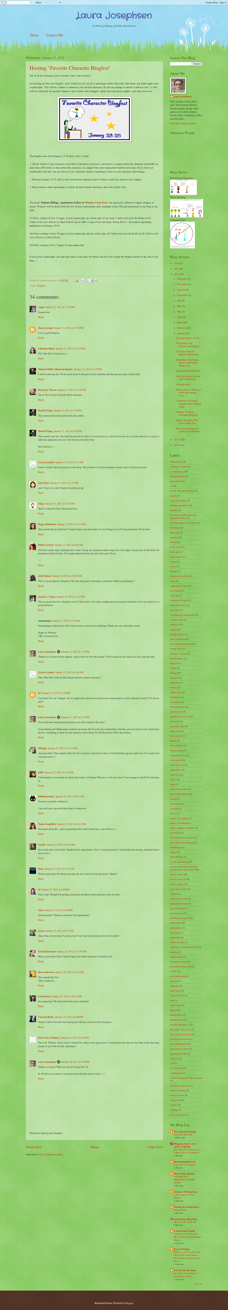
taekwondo (175, 1005)
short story (175, 990)
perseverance (176, 913)
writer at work (177, 1095)
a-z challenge (176, 471)
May (179, 311)
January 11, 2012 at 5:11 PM (69, 462)
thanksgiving (176, 1019)
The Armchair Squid (185, 1131)
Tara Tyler (43, 483)
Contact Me (54, 35)
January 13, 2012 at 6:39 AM (66, 620)
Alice (40, 910)
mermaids (175, 803)
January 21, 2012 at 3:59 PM (56, 693)
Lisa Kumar (44, 996)
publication (175, 922)
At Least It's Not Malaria (188, 370)
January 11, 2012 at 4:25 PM (68, 410)
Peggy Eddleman (47, 524)
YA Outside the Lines (185, 1270)
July (179, 300)
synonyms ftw (177, 995)
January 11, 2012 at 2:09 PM (72, 389)
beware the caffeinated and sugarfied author (183, 516)
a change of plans (178, 466)
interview (175, 774)
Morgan (42, 748)
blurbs (173, 542)
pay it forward (177, 908)
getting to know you (180, 716)
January (181, 333)
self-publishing (177, 976)
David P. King (45, 410)
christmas (175, 610)
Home (34, 35)
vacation (174, 1058)
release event (176, 956)
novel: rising (176, 874)
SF (39, 693)
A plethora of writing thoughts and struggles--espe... (189, 403)
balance (174, 510)
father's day (175, 692)
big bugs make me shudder (183, 522)
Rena (41, 868)
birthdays (174, 527)
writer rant (175, 1100)
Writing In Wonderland (186, 1207)
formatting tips (177, 706)
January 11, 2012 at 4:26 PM (68, 431)
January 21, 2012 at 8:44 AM (69, 672)
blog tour (174, 532)
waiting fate (176, 1073)
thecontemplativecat (185, 1161)
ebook (173, 668)
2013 (177, 268)
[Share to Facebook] (93, 281)
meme (173, 799)
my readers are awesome (182, 842)
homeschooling (177, 755)
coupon (173, 629)
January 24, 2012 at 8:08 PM (69, 1017)
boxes (173, 566)
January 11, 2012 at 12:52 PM (70, 348)
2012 (177, 274)
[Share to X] (89, 281)
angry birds (175, 481)
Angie (41, 307)
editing (173, 672)
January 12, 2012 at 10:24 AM (67, 575)
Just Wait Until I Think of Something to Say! (186, 1275)
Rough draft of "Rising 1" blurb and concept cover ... (189, 392)
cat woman (175, 590)
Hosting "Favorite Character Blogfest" (70, 67)
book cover (175, 547)
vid (171, 1063)
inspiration (175, 769)
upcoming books (178, 1053)
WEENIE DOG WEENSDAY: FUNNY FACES (184, 1179)
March (180, 322)
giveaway (175, 721)
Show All (198, 1284)
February (182, 328)
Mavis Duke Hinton (184, 1173)
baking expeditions (179, 505)
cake (172, 581)
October (181, 289)
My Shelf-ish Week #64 (185, 1221)
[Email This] (82, 281)
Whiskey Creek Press (96, 202)
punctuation (176, 927)
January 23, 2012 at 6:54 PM (58, 910)
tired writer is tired (179, 1048)
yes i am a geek (177, 1114)
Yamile (42, 844)
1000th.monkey (46, 796)
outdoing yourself (179, 898)
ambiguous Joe (177, 476)
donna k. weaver (178, 653)
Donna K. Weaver (47, 390)
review (173, 971)
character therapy (178, 600)
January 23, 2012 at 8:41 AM (70, 796)
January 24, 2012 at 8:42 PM (75, 1037)
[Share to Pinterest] (96, 281)
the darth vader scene (180, 1029)
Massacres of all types (184, 1164)
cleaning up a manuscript (182, 614)
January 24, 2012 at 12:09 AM (71, 951)
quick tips (175, 937)
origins (173, 893)
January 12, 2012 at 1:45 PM (71, 596)
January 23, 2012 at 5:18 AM (59, 772)
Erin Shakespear (47, 951)
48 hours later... (183, 384)
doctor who (175, 648)
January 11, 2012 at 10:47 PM (60, 503)
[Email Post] (76, 280)
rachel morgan (177, 942)
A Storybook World (184, 1231)
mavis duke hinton (179, 794)
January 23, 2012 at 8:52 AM (71, 824)
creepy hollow (177, 634)
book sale (174, 551)
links (172, 784)
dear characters (177, 639)
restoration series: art (180, 966)
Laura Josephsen (47, 651)
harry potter (176, 736)
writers (173, 1105)
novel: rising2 (177, 884)
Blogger (129, 1303)
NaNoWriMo (176, 857)
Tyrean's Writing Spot (185, 1192)
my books (175, 832)
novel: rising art (178, 879)
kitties (173, 779)
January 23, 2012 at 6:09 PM (55, 889)
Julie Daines (44, 576)
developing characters (181, 643)
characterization (178, 605)
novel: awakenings (179, 861)
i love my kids (177, 765)
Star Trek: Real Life (183, 1134)
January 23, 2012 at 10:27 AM (59, 868)
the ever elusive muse (180, 1034)
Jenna (41, 931)
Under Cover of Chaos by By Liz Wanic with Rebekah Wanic (187, 1236)
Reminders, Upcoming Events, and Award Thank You (187, 362)
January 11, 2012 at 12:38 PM (68, 328)
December (182, 278)
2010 (177, 445)
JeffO (41, 772)
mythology (175, 847)
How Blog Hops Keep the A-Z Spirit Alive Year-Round (187, 1151)
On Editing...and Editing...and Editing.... (188, 344)
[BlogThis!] (86, 281)
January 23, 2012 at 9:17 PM (60, 930)
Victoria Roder (46, 1017)
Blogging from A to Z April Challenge (185, 1145)
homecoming (176, 750)
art (171, 486)
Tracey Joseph (45, 328)
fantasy (173, 687)
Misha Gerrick (46, 545)
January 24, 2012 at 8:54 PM (75, 1061)
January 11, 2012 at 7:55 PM (64, 483)
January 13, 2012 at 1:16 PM (75, 651)
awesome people (178, 500)
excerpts (174, 677)
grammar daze (177, 726)
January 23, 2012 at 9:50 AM (61, 844)
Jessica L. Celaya (47, 596)
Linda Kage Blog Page (185, 1219)
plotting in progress (179, 918)
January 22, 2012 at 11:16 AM (62, 748)
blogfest (41, 285)
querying (174, 932)
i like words (176, 760)
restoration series (178, 961)
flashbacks (175, 697)
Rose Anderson (46, 972)
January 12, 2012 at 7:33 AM (71, 524)
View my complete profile (183, 123)
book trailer (176, 556)
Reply (41, 317)
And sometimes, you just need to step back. (188, 377)
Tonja (41, 503)
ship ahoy (174, 985)
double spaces (177, 658)
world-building (177, 1090)
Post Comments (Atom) (51, 1154)
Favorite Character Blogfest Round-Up (187, 353)
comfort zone (176, 619)
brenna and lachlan (179, 576)
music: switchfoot (179, 823)
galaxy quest (176, 711)
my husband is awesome (182, 837)
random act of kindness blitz (184, 947)
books (173, 561)
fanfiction (175, 682)
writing (173, 1110)
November (182, 284)
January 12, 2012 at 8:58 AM (69, 545)
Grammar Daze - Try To (188, 338)
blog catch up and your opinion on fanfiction (188, 430)
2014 (177, 263)
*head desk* (176, 461)
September (182, 295)
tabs (172, 1000)
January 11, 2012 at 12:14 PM (60, 307)
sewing (173, 981)
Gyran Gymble (46, 462)
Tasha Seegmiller (47, 824)
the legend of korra (179, 1039)
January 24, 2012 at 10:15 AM (67, 996)
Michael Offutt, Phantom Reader (55, 369)
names (173, 852)
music (173, 813)
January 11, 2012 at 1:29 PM (88, 369)
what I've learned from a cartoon (186, 1077)
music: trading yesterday (182, 828)
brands (173, 571)
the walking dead (178, 1043)
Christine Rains (46, 348)
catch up (174, 595)
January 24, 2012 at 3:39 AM (69, 972)
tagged (173, 1010)
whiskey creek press (180, 1085)
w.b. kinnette (176, 1068)
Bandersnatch (180, 1209)
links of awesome (178, 789)
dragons (174, 663)
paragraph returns (179, 903)
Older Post (155, 1147)
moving (174, 808)
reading (174, 952)
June (179, 306)
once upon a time (178, 889)
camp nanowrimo (178, 585)
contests (174, 624)
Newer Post (34, 1147)
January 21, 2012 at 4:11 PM (75, 717)
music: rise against (179, 818)
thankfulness (176, 1014)
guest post (175, 731)
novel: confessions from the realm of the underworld (183, 868)
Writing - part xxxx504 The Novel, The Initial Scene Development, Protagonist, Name (187, 1256)
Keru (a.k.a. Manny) (49, 1037)
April (180, 317)
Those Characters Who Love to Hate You (187, 421)
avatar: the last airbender (182, 490)
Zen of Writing (182, 1249)
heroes (173, 740)
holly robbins (176, 745)
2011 (177, 439)
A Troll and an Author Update (184, 1196)
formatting (175, 702)
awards (173, 495)
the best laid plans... (179, 1024)
